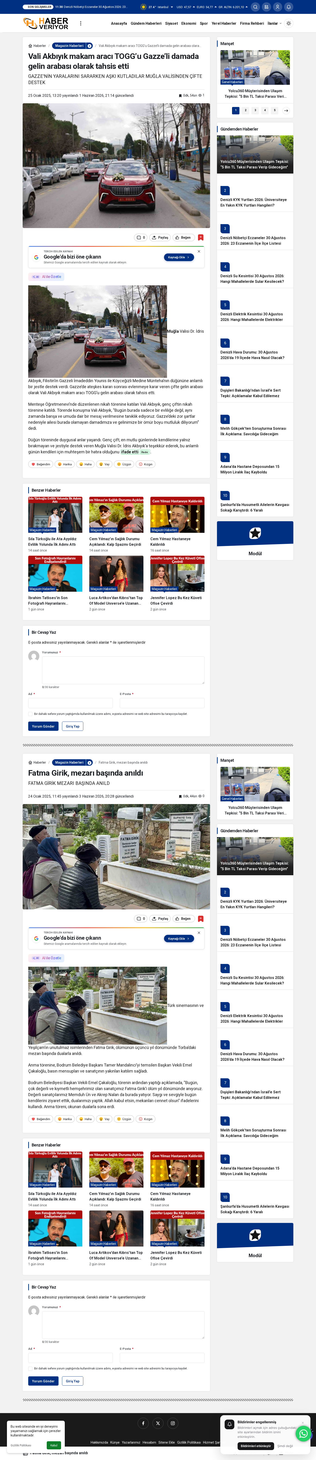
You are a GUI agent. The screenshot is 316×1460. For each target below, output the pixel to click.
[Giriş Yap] (277, 7)
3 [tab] (255, 110)
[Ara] (255, 7)
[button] (266, 7)
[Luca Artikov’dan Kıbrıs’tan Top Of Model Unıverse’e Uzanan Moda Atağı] (116, 583)
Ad (31, 694)
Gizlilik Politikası (21, 1445)
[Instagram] (172, 1423)
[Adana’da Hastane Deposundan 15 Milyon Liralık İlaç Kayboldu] (255, 459)
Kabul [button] (53, 1445)
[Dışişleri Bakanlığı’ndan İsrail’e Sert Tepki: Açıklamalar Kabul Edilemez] (255, 383)
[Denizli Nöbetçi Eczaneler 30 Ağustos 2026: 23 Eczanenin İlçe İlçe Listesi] (255, 231)
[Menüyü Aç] (80, 23)
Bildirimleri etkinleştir (256, 1446)
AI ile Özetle (51, 276)
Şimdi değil (285, 1446)
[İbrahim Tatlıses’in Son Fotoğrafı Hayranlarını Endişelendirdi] (55, 583)
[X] (158, 1423)
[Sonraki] (286, 110)
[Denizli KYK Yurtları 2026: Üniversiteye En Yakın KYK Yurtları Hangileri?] (255, 193)
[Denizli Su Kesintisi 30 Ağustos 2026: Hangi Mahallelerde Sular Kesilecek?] (255, 269)
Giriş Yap (72, 726)
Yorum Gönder (43, 726)
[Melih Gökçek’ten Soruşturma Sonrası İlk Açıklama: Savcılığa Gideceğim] (255, 421)
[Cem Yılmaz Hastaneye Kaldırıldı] (177, 524)
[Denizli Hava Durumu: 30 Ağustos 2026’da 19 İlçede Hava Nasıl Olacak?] (255, 345)
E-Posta (126, 694)
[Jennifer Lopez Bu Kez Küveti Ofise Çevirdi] (177, 583)
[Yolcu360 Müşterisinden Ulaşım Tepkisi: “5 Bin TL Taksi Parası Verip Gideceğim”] (255, 76)
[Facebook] (143, 1423)
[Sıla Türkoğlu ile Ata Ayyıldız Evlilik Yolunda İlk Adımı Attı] (55, 524)
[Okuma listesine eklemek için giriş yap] (200, 237)
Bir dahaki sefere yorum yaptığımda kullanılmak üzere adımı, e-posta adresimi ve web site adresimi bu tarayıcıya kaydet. (111, 714)
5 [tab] (275, 110)
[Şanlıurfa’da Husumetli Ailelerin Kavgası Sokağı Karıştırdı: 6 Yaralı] (255, 498)
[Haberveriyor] (47, 23)
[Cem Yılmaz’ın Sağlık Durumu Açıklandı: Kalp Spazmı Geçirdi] (116, 524)
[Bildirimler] (288, 7)
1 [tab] (236, 110)
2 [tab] (245, 110)
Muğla (173, 331)
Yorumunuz (51, 652)
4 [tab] (265, 110)
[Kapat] (199, 251)
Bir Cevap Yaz (44, 632)
